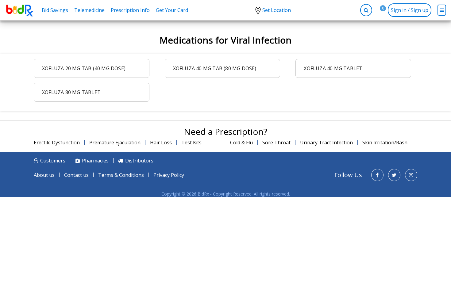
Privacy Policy (168, 175)
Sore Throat (276, 142)
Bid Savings (55, 10)
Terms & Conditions (121, 175)
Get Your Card (172, 10)
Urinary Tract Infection (326, 142)
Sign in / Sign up (409, 10)
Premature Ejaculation (115, 142)
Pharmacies (95, 160)
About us (44, 175)
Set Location (276, 10)
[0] (378, 10)
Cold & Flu (241, 142)
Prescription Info (130, 10)
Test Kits (191, 142)
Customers (52, 160)
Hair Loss (161, 142)
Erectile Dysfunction (57, 142)
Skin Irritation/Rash (384, 142)
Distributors (139, 160)
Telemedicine (89, 10)
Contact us (76, 175)
